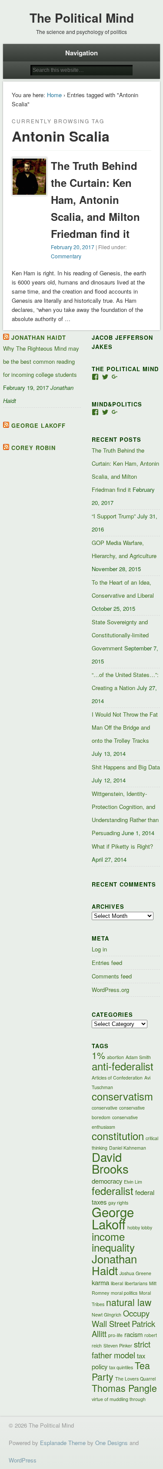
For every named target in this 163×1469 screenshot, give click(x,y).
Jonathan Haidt (38, 337)
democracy (107, 1180)
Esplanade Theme (63, 1443)
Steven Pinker (117, 1345)
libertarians (136, 1283)
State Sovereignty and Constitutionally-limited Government (120, 635)
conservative (104, 1107)
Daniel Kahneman (127, 1147)
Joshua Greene (135, 1273)
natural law (128, 1302)
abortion (115, 1057)
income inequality (113, 1242)
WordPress (23, 1460)
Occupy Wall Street (121, 1318)
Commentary (66, 256)
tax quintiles (121, 1367)
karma (100, 1282)
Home (54, 95)
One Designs (111, 1443)
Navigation (81, 53)
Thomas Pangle (124, 1388)
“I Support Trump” (114, 516)
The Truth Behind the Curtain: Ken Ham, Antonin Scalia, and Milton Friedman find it (95, 199)
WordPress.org (110, 989)
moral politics (124, 1293)
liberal (117, 1283)
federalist (112, 1190)
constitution (118, 1135)
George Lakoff (38, 425)
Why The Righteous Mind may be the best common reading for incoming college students (41, 361)
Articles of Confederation (117, 1077)
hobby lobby (139, 1227)
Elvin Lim (133, 1181)
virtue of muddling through (119, 1399)
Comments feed (112, 976)
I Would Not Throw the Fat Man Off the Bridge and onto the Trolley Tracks (125, 727)
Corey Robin (33, 447)
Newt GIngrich (106, 1314)
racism (133, 1334)
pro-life (115, 1335)
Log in (99, 949)
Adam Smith (138, 1057)
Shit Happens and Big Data (126, 767)
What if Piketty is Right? (122, 846)
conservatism (122, 1096)
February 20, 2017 (72, 246)
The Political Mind (82, 18)
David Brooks (110, 1162)
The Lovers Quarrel (135, 1378)
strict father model (121, 1349)
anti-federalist (122, 1066)
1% (98, 1055)
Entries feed (107, 962)
